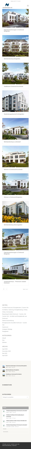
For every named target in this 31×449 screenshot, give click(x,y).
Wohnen (4, 342)
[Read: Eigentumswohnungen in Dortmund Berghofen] (3, 366)
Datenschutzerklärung (8, 320)
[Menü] (28, 6)
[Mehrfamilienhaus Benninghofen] (15, 212)
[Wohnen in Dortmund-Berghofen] (15, 184)
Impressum (5, 327)
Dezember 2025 (6, 351)
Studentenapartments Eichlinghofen (14, 114)
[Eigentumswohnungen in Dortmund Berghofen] (15, 16)
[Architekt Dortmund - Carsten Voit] (12, 5)
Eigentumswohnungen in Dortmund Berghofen (16, 365)
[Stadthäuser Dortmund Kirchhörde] (15, 73)
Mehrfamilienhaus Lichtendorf (12, 142)
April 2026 (4, 349)
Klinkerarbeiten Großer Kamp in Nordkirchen (16, 420)
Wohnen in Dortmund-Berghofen (13, 197)
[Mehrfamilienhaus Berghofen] (15, 46)
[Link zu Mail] (27, 447)
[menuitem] (28, 6)
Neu (3, 340)
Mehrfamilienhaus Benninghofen (13, 225)
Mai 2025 (4, 353)
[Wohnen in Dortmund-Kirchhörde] (15, 156)
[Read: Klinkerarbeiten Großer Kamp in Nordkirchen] (4, 421)
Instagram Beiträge (7, 329)
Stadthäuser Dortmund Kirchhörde (13, 86)
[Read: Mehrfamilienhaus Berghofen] (3, 370)
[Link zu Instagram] (25, 447)
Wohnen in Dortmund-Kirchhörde (13, 169)
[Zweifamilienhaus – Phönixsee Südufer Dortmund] (15, 268)
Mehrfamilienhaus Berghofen (12, 58)
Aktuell (4, 338)
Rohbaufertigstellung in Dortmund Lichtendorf (16, 410)
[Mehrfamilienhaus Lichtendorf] (15, 129)
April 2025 (4, 355)
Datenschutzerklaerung (6, 445)
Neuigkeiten (5, 331)
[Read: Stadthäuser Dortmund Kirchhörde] (3, 375)
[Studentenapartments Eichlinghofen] (15, 101)
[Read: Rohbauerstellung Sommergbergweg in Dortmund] (4, 415)
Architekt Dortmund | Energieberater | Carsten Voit (15, 307)
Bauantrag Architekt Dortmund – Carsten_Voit (14, 314)
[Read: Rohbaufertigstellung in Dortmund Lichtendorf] (4, 411)
